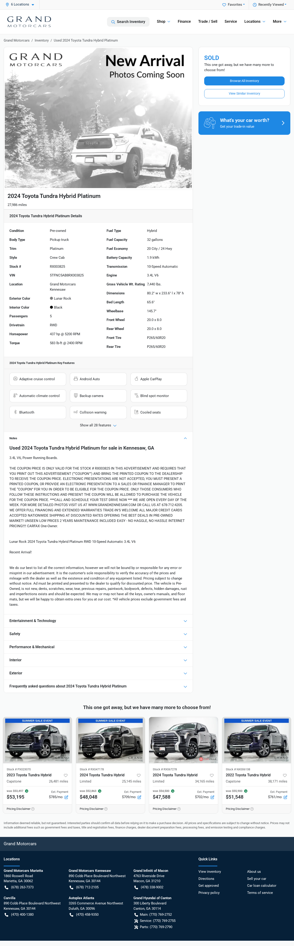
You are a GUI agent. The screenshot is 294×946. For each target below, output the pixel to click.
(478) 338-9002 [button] (152, 887)
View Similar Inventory (244, 93)
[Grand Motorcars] (29, 21)
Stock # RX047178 (92, 769)
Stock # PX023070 (19, 769)
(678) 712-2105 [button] (87, 887)
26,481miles (58, 781)
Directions (206, 879)
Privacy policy (209, 893)
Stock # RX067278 (165, 769)
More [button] (277, 21)
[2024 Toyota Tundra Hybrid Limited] (110, 740)
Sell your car (256, 879)
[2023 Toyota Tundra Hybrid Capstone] (37, 740)
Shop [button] (161, 21)
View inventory (209, 872)
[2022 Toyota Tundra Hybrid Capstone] (256, 740)
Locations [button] (252, 21)
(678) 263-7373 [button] (22, 887)
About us (254, 872)
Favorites (235, 5)
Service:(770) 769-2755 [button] (157, 921)
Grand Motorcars (17, 40)
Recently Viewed (271, 5)
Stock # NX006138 (238, 769)
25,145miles (131, 781)
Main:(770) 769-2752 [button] (156, 914)
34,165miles (204, 781)
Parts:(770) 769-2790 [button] (156, 927)
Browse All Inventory (244, 81)
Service (231, 21)
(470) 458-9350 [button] (87, 914)
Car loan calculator (261, 886)
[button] (22, 4)
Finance (184, 21)
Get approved (208, 886)
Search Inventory (131, 22)
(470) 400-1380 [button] (22, 914)
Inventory (42, 40)
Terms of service (260, 893)
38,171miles (277, 781)
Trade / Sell (207, 21)
